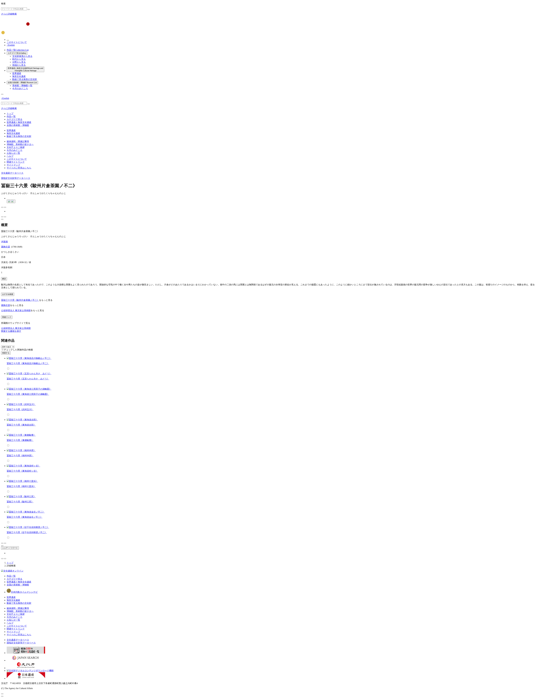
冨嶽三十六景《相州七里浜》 (21, 486)
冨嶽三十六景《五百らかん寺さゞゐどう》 (28, 379)
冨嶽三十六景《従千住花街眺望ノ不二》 (27, 532)
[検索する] (28, 9)
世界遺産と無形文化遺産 (25, 69)
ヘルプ (10, 156)
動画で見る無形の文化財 (24, 79)
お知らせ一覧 (13, 153)
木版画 (4, 241)
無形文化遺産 (19, 76)
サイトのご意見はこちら (19, 168)
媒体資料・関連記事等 (18, 141)
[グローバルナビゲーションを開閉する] (2, 94)
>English (11, 45)
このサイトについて (17, 42)
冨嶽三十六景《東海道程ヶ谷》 (22, 471)
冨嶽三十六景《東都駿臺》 (20, 440)
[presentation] (2, 349)
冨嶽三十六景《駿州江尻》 (20, 501)
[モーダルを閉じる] (2, 693)
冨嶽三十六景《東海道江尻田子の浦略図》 (28, 394)
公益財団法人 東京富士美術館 (16, 310)
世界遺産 (16, 73)
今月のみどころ (20, 88)
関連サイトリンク (16, 162)
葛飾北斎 (5, 247)
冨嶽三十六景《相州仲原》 (20, 455)
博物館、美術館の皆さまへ (20, 144)
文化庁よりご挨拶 (16, 147)
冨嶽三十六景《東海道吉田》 (21, 425)
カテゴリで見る (17, 53)
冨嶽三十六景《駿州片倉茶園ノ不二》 (20, 300)
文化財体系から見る (22, 56)
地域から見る (19, 65)
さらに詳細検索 (9, 14)
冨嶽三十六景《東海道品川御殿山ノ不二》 (28, 363)
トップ (10, 113)
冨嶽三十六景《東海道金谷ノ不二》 (24, 517)
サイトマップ (13, 165)
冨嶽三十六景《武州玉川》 (20, 409)
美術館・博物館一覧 (22, 85)
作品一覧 (18, 50)
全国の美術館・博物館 (22, 82)
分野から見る (19, 62)
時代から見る (19, 59)
